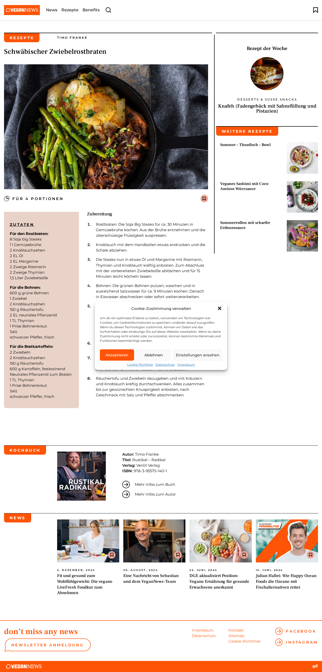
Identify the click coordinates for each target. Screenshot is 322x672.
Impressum (186, 364)
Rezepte (69, 10)
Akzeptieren (116, 355)
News (51, 10)
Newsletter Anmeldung (47, 645)
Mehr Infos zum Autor (155, 494)
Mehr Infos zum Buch (155, 484)
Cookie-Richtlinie (140, 364)
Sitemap (236, 635)
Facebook (301, 631)
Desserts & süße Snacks (267, 99)
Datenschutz (165, 364)
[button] (219, 308)
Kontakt (236, 630)
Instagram (302, 642)
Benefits (91, 10)
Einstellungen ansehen (197, 355)
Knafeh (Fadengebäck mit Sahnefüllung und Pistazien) (267, 109)
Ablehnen (153, 355)
